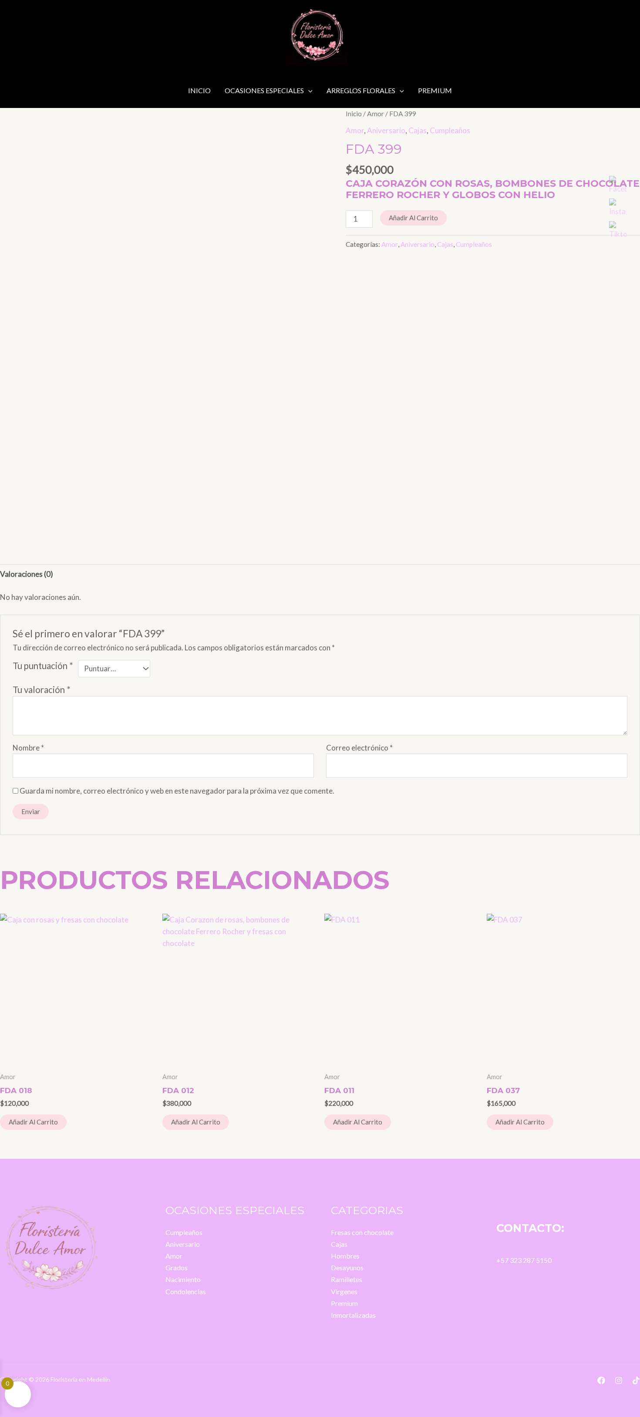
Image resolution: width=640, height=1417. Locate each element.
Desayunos (347, 1267)
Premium (435, 90)
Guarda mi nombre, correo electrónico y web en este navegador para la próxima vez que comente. (177, 790)
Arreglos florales (361, 90)
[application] (308, 90)
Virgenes (344, 1291)
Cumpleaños (450, 130)
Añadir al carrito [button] (33, 1122)
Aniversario (386, 130)
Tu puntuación (43, 665)
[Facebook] (601, 1380)
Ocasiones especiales (264, 90)
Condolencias (185, 1291)
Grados (176, 1267)
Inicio (199, 90)
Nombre (28, 747)
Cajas (417, 130)
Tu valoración (42, 689)
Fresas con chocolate (362, 1232)
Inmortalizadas (353, 1315)
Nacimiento (183, 1279)
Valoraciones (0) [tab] (26, 574)
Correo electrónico (359, 747)
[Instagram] (619, 1380)
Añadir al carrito (413, 218)
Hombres (345, 1256)
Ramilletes (346, 1279)
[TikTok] (636, 1380)
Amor (375, 114)
